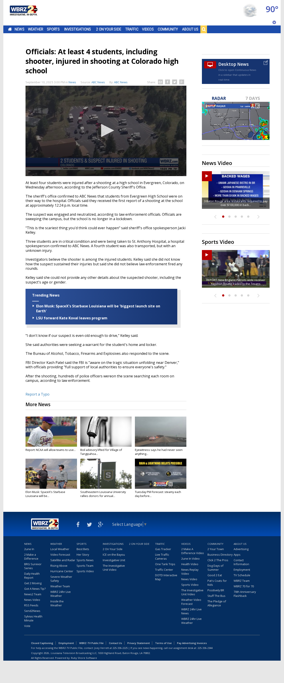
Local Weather (59, 549)
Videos (148, 29)
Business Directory (220, 555)
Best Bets (83, 549)
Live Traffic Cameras (162, 557)
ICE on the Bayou (114, 555)
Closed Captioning (42, 643)
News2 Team (32, 594)
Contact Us (115, 643)
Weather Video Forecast (191, 602)
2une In (29, 549)
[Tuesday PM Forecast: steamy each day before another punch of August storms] (160, 474)
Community (168, 29)
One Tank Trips (165, 564)
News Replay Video (189, 572)
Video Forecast (60, 555)
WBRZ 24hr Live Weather (60, 594)
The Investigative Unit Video (114, 568)
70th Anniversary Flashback (245, 594)
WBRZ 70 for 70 (244, 586)
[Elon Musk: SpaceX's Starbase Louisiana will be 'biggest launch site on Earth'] (51, 474)
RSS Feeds (31, 605)
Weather (35, 29)
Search (204, 29)
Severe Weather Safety (61, 579)
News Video (32, 600)
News (19, 29)
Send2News (32, 611)
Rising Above (58, 566)
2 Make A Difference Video (192, 551)
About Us (190, 29)
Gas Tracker (163, 549)
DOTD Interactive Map (166, 577)
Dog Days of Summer (215, 568)
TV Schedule (242, 575)
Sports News (85, 560)
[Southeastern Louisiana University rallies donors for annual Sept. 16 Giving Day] (106, 474)
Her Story (83, 555)
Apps (237, 555)
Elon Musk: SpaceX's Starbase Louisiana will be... (45, 494)
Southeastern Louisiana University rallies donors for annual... (103, 494)
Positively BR (215, 590)
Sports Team (85, 566)
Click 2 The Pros (217, 560)
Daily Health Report (32, 576)
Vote (27, 626)
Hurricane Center (61, 571)
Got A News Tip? (35, 589)
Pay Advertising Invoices (192, 643)
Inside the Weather (57, 603)
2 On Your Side (108, 29)
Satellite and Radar (62, 560)
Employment (242, 570)
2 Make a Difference (31, 557)
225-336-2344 (205, 648)
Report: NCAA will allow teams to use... (51, 450)
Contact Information (241, 562)
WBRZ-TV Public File (91, 643)
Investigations (77, 29)
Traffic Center (164, 570)
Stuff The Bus (216, 596)
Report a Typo (37, 394)
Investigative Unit (114, 560)
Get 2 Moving (32, 583)
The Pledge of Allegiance (216, 603)
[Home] (23, 12)
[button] (106, 130)
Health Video (189, 564)
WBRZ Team (242, 581)
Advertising (241, 549)
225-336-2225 (120, 648)
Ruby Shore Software (84, 658)
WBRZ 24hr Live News (191, 611)
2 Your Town (215, 549)
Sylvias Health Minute (33, 618)
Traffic (131, 29)
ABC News (121, 82)
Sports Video (85, 571)
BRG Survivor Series (32, 566)
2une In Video (190, 559)
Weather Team (60, 586)
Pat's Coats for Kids (217, 583)
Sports (53, 29)
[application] (106, 131)
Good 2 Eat (214, 575)
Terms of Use (163, 643)
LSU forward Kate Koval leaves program (71, 318)
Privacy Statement (138, 643)
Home (10, 29)
